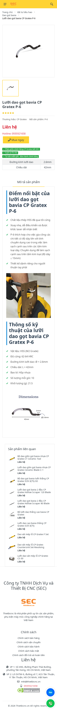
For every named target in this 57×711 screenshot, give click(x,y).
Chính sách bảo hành (29, 646)
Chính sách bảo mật (28, 650)
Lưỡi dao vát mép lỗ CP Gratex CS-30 (32, 557)
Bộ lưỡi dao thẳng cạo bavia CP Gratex (33, 513)
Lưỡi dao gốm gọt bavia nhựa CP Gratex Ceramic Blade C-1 (34, 468)
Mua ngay (17, 140)
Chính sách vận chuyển (29, 642)
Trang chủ (7, 12)
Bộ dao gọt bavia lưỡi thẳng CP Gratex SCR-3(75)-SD (33, 480)
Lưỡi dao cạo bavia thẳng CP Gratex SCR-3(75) (31, 524)
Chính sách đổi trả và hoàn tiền (28, 655)
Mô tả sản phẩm (28, 182)
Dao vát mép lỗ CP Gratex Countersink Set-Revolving (30, 546)
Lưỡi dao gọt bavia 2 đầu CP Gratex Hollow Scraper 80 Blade (33, 502)
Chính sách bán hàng (29, 637)
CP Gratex (22, 119)
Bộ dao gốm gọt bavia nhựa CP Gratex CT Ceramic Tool (33, 457)
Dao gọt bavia (9, 15)
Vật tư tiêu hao (24, 12)
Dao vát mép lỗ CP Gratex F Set (33, 534)
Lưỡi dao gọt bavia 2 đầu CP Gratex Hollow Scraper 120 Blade (34, 491)
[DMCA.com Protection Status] (28, 690)
